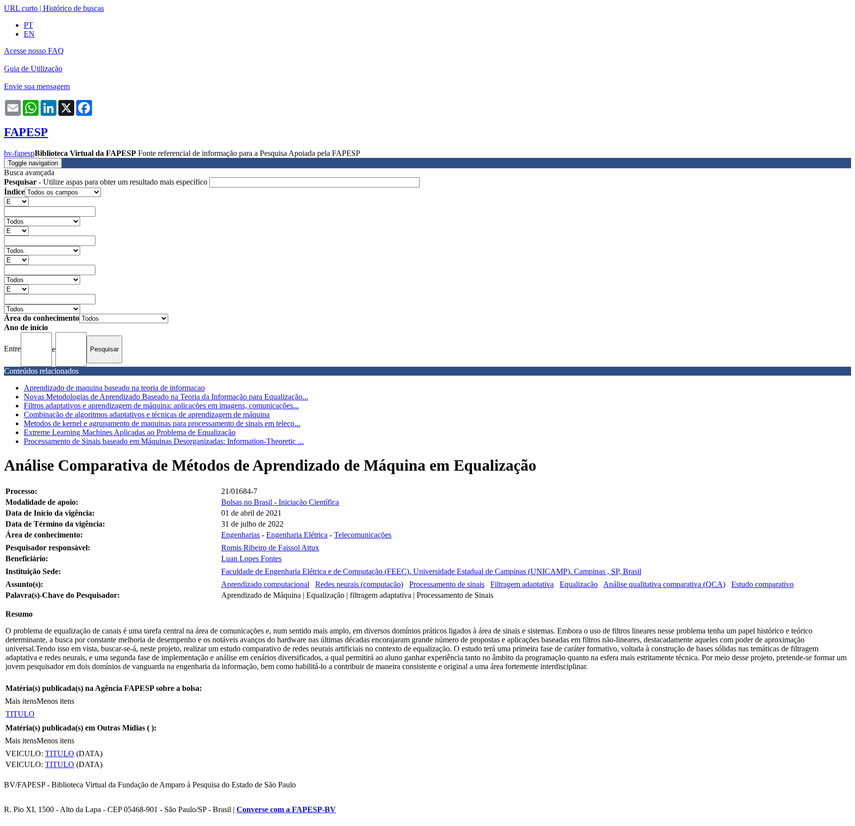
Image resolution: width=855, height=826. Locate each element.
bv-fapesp (19, 153)
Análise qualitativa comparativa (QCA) (664, 584)
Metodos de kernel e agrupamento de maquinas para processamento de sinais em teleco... (162, 423)
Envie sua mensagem (37, 86)
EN (29, 34)
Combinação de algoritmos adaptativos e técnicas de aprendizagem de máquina (147, 414)
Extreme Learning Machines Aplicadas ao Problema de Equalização (130, 432)
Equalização (579, 584)
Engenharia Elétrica (297, 535)
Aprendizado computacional (265, 584)
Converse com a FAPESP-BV (286, 809)
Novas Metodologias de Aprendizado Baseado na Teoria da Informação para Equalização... (166, 396)
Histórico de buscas (73, 8)
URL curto (21, 8)
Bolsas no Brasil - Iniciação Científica (280, 502)
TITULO (20, 714)
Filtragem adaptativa (522, 584)
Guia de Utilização (33, 68)
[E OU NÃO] (16, 201)
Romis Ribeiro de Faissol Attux (270, 547)
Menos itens (55, 701)
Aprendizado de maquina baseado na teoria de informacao (114, 388)
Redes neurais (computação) (359, 584)
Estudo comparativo (762, 584)
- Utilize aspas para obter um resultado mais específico (106, 182)
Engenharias (240, 535)
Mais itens (21, 701)
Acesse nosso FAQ (34, 51)
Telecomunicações (362, 535)
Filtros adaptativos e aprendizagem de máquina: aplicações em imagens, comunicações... (161, 405)
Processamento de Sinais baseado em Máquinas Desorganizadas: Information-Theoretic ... (164, 441)
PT (28, 25)
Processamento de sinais (446, 584)
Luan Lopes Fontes (251, 558)
